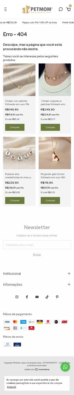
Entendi (11, 387)
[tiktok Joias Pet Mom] (47, 297)
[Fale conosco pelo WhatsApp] (65, 367)
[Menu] (6, 10)
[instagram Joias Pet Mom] (16, 297)
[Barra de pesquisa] (61, 10)
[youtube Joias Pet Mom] (37, 297)
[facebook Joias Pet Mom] (27, 297)
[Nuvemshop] (37, 370)
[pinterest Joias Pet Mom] (57, 297)
